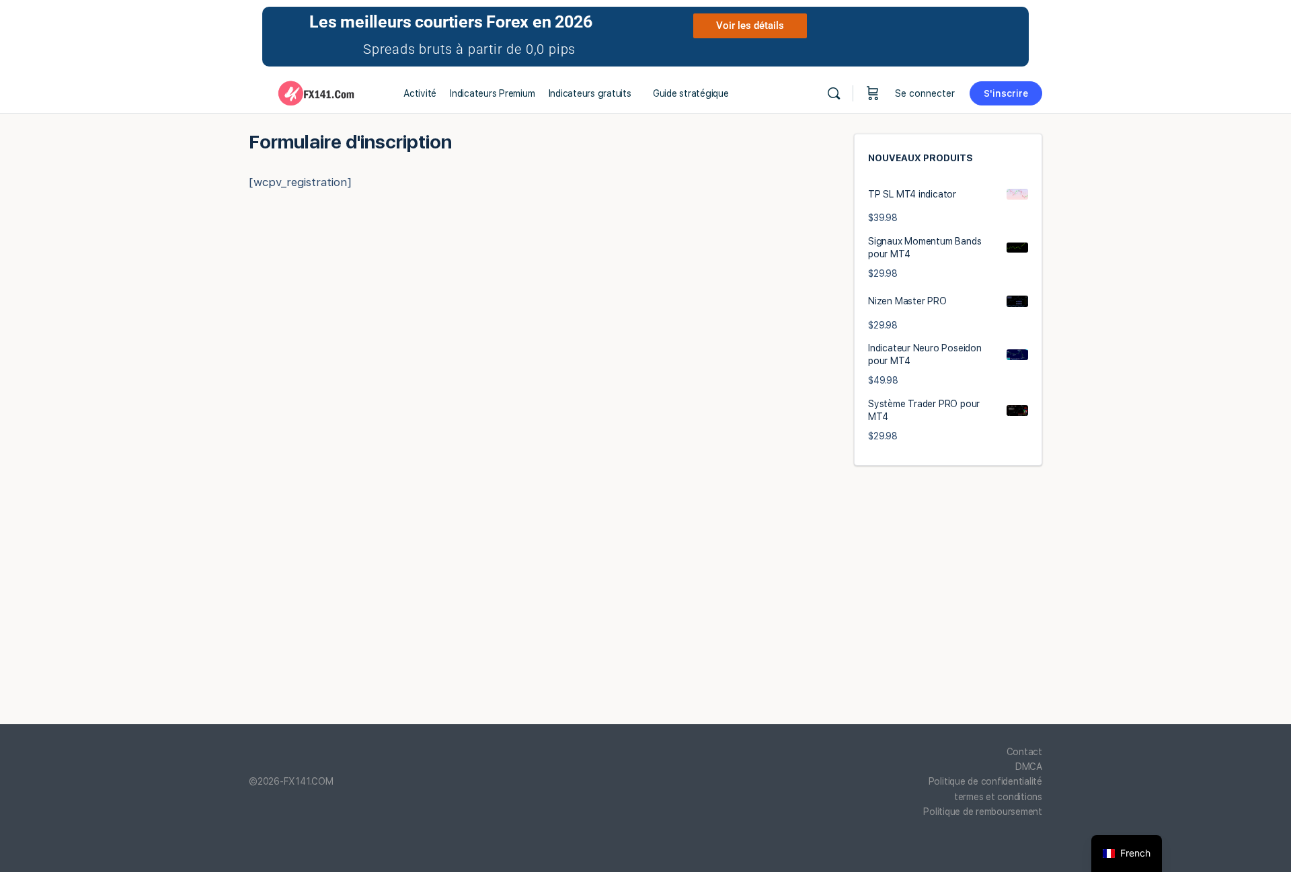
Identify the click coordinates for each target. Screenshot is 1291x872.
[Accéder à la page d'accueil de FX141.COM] (316, 91)
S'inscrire (1006, 93)
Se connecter (925, 93)
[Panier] (873, 93)
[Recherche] (833, 93)
